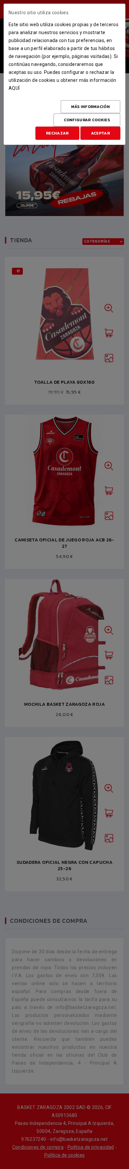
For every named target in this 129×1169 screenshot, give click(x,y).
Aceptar (100, 133)
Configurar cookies (87, 120)
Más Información (90, 107)
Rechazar (57, 133)
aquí (14, 88)
